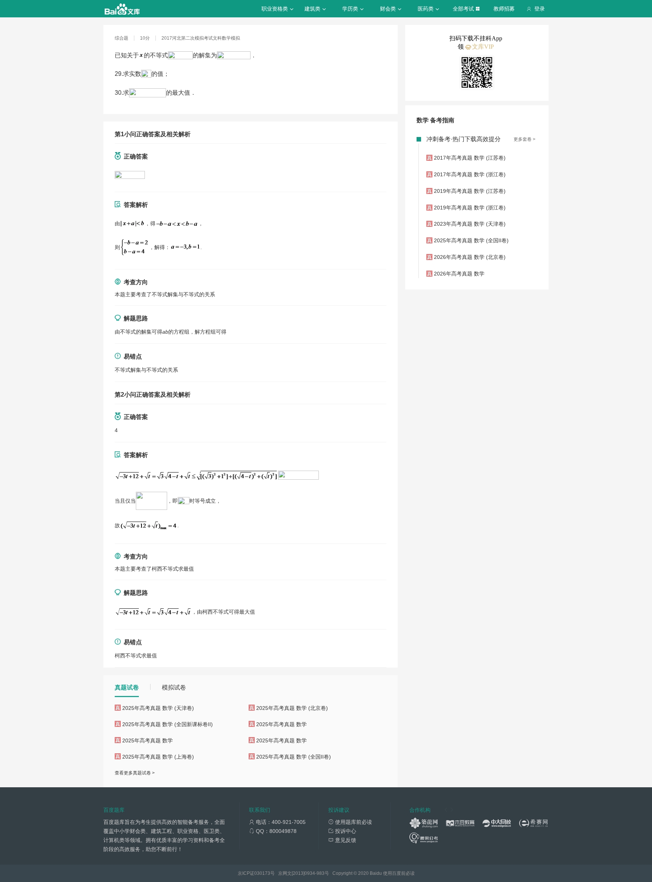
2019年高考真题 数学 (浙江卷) (470, 208)
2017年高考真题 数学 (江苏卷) (470, 158)
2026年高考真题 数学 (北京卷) (470, 257)
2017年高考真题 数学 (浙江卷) (470, 174)
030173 (262, 873)
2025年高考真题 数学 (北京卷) (292, 708)
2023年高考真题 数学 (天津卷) (470, 224)
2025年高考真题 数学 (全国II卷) (293, 757)
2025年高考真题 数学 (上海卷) (158, 757)
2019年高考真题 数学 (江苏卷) (470, 191)
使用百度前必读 (399, 873)
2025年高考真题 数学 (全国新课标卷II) (167, 724)
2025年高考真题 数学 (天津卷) (158, 708)
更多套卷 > (524, 139)
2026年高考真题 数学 (459, 274)
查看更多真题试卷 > (135, 773)
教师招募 (504, 9)
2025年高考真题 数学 (281, 724)
